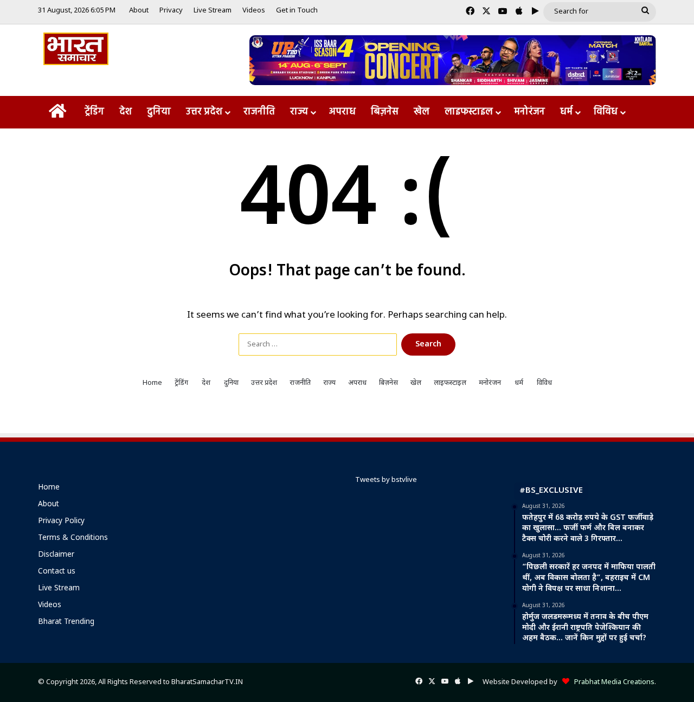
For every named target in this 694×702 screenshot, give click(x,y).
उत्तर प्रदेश (204, 112)
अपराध (342, 112)
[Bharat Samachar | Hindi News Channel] (76, 49)
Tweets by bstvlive (386, 480)
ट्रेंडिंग (94, 112)
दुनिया (159, 112)
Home (152, 383)
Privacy (171, 10)
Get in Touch (297, 10)
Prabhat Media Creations (611, 682)
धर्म (566, 112)
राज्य (299, 112)
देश (125, 112)
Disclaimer (56, 555)
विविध (606, 112)
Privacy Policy (61, 521)
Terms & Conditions (73, 538)
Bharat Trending (66, 622)
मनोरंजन (529, 112)
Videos (253, 10)
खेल (421, 112)
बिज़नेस (385, 112)
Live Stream (213, 10)
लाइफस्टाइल (469, 112)
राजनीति (259, 112)
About (139, 10)
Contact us (56, 572)
